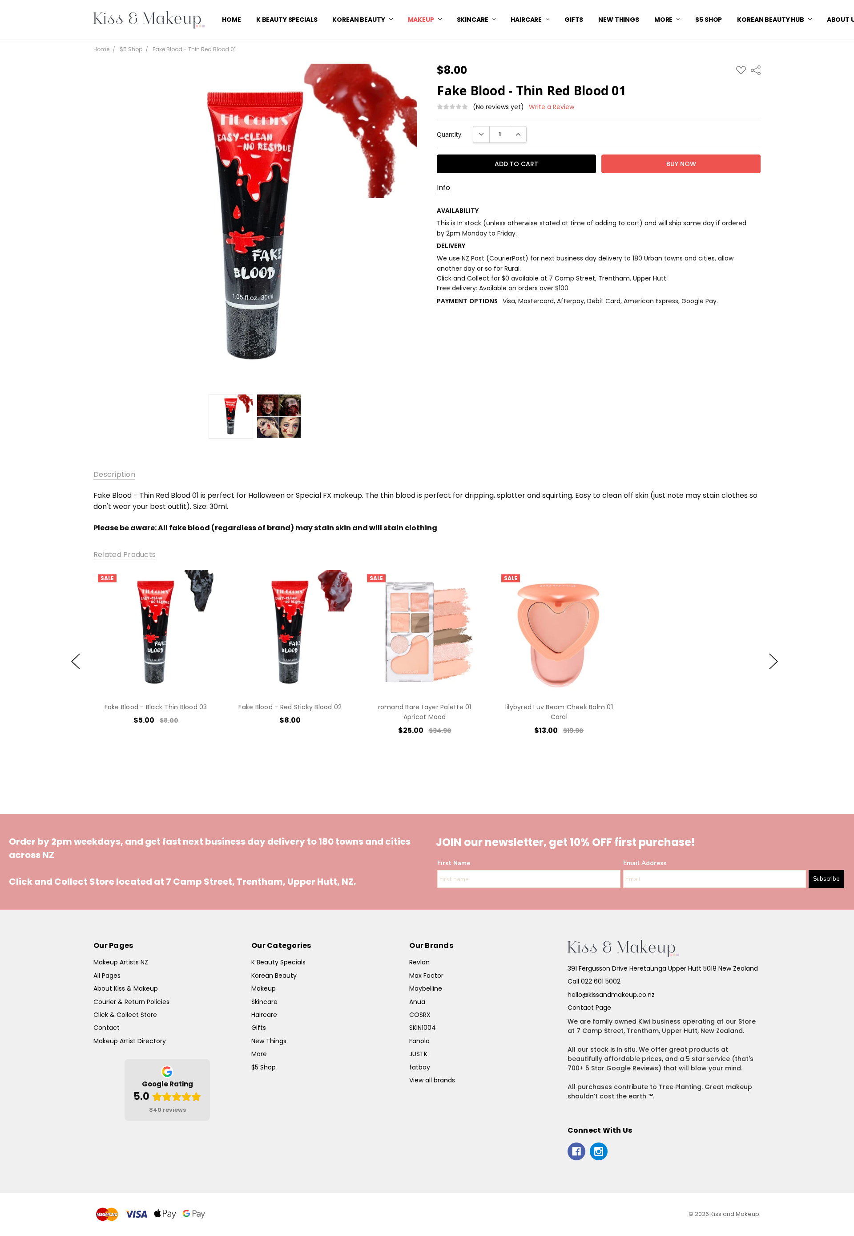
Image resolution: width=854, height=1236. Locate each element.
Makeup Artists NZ (120, 962)
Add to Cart (155, 656)
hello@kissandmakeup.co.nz (611, 994)
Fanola (419, 1041)
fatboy (419, 1067)
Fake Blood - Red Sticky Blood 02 (290, 707)
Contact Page (589, 1007)
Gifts (573, 19)
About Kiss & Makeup (125, 988)
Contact (106, 1027)
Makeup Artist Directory (129, 1041)
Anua (417, 1001)
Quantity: (450, 134)
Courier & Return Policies (131, 1001)
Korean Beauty (359, 19)
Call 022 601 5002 (594, 981)
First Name (453, 863)
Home (231, 19)
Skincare (473, 19)
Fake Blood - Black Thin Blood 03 (155, 707)
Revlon (419, 962)
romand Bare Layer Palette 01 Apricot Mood (424, 712)
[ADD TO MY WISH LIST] (202, 600)
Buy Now (155, 676)
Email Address (644, 863)
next (773, 661)
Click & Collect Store (125, 1014)
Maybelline (425, 988)
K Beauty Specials (287, 19)
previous (75, 661)
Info (443, 188)
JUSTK (418, 1053)
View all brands (432, 1080)
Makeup (421, 19)
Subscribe (826, 879)
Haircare (527, 19)
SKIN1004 (422, 1027)
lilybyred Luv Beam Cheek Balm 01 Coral (559, 712)
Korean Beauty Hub (771, 19)
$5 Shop (708, 19)
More (664, 19)
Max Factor (426, 975)
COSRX (420, 1014)
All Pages (107, 975)
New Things (618, 19)
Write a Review (551, 106)
